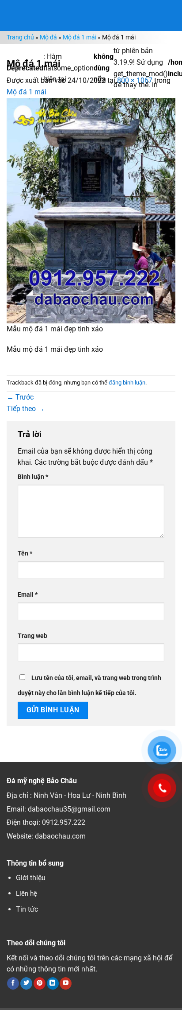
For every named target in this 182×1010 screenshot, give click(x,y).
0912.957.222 (63, 822)
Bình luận (33, 477)
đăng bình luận (127, 382)
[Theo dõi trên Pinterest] (40, 983)
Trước (20, 397)
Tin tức (27, 909)
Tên (25, 553)
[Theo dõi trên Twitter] (26, 983)
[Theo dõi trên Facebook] (13, 983)
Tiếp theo (26, 408)
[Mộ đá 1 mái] (91, 210)
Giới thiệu (31, 878)
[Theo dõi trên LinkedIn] (53, 983)
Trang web (32, 636)
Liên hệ (26, 893)
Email (28, 594)
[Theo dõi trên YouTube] (66, 983)
